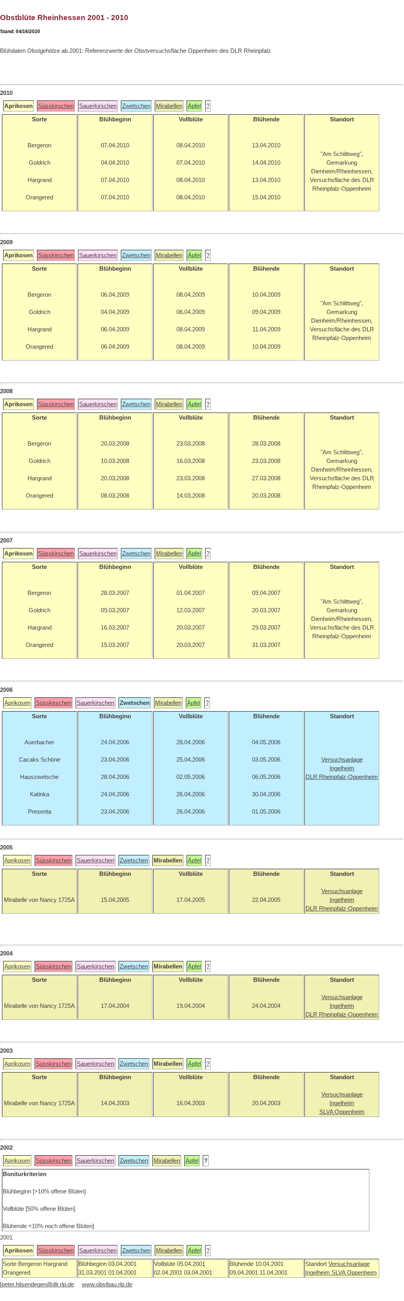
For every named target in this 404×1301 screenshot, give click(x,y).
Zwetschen (136, 106)
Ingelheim (318, 1272)
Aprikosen (17, 703)
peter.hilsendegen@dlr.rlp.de (38, 1284)
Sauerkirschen (98, 106)
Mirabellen (169, 106)
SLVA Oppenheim (354, 1272)
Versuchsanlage (349, 1264)
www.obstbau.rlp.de (107, 1284)
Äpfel (194, 106)
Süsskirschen (56, 106)
